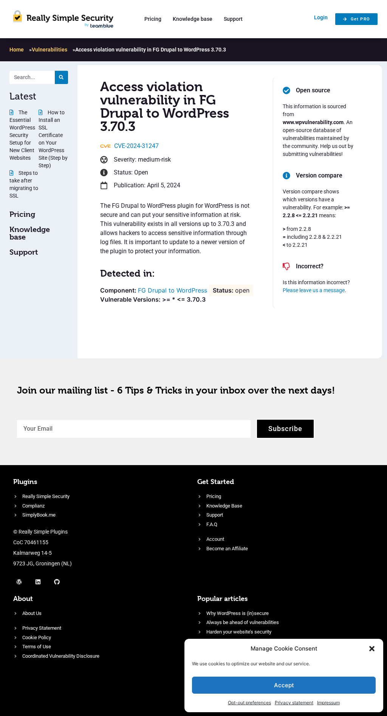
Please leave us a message (314, 290)
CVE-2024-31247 (136, 145)
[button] (372, 648)
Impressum (328, 702)
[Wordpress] (19, 582)
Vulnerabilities (49, 50)
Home (16, 50)
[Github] (56, 582)
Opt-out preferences (249, 702)
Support (233, 19)
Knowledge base (192, 19)
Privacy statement (294, 702)
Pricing (152, 19)
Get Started (215, 482)
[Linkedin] (37, 582)
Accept (284, 685)
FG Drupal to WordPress (172, 290)
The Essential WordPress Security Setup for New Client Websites (22, 135)
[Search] (61, 77)
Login (321, 17)
